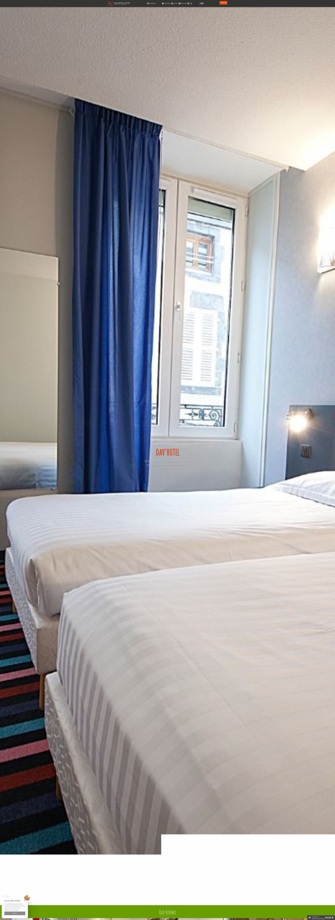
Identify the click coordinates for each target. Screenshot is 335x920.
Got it (15, 913)
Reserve (223, 2)
